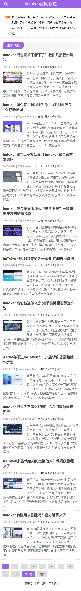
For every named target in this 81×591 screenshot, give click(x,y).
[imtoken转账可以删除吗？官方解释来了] (13, 532)
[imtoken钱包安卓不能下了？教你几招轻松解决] (13, 77)
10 (15, 574)
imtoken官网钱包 (41, 3)
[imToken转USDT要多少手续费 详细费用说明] (13, 275)
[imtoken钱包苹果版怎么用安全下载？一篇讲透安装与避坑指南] (13, 231)
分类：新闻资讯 (46, 67)
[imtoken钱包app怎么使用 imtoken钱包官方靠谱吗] (13, 176)
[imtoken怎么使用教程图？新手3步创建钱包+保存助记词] (13, 127)
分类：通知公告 (46, 116)
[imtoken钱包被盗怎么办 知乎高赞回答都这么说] (13, 325)
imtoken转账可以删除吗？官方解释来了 (34, 515)
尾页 (42, 574)
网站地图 (40, 583)
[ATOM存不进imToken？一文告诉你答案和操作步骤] (13, 379)
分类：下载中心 (46, 315)
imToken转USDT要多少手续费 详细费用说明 (38, 258)
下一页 (28, 574)
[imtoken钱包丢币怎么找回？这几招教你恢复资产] (13, 429)
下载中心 (27, 583)
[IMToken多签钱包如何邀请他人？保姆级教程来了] (13, 483)
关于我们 (53, 583)
